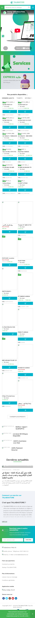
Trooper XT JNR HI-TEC (25, 225)
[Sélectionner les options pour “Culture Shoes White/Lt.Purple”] (10, 190)
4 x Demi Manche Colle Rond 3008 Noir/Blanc (8, 327)
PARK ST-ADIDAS (23, 332)
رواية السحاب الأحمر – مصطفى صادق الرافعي (7, 225)
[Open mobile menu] (2, 7)
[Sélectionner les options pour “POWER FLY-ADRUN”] (25, 374)
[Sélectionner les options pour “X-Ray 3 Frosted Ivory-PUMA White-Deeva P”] (9, 403)
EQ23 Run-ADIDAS (23, 151)
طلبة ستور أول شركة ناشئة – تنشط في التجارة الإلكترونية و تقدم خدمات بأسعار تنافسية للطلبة (17, 475)
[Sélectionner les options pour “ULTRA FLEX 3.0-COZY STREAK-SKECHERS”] (25, 127)
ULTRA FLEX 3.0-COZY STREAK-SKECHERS (24, 121)
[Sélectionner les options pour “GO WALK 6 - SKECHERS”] (25, 142)
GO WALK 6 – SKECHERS (25, 136)
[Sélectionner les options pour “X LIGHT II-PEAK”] (25, 190)
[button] (9, 334)
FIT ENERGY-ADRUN (24, 296)
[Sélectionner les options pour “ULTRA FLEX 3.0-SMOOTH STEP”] (10, 127)
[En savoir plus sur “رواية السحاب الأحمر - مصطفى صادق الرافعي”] (9, 231)
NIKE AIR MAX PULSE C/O (9, 360)
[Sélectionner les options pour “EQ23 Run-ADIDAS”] (25, 158)
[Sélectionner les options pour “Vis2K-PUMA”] (25, 267)
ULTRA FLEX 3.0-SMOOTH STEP (7, 121)
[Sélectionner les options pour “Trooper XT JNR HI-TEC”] (25, 231)
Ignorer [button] (32, 614)
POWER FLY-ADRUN (24, 368)
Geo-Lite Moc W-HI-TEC (9, 151)
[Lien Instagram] (10, 598)
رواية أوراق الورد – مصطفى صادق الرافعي (24, 404)
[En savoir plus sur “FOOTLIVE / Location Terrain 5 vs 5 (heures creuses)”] (9, 264)
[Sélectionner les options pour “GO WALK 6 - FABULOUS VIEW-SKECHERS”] (10, 142)
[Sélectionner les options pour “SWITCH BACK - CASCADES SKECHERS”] (9, 298)
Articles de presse (6, 469)
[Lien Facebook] (3, 598)
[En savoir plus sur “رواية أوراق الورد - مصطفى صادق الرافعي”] (25, 410)
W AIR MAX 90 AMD (8, 167)
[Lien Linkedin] (16, 598)
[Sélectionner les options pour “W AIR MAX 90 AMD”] (10, 174)
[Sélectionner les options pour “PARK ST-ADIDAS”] (25, 339)
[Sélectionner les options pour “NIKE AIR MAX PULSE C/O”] (9, 367)
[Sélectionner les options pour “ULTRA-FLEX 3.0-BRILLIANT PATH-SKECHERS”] (10, 111)
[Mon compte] (33, 7)
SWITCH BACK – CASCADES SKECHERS (8, 292)
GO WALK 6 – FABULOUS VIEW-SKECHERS (10, 136)
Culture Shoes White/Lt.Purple (7, 183)
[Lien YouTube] (13, 598)
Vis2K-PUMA (21, 260)
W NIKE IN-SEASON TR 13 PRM (24, 168)
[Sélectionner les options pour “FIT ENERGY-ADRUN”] (25, 303)
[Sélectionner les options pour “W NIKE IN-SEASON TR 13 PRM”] (25, 174)
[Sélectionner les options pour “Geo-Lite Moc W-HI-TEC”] (10, 158)
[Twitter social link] (6, 598)
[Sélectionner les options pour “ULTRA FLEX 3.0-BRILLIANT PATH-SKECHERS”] (25, 111)
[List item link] (17, 564)
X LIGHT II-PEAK (22, 183)
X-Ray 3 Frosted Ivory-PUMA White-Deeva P (8, 396)
